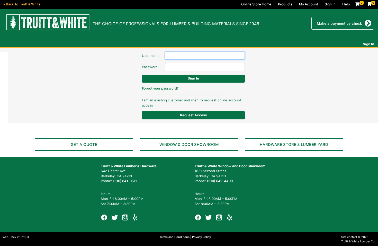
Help (346, 4)
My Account (308, 4)
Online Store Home (256, 4)
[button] (84, 144)
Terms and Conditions (174, 237)
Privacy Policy (201, 237)
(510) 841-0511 (125, 181)
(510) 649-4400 (220, 181)
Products (285, 4)
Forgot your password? (160, 88)
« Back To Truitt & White (22, 4)
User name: (151, 56)
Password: (150, 67)
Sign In (330, 4)
